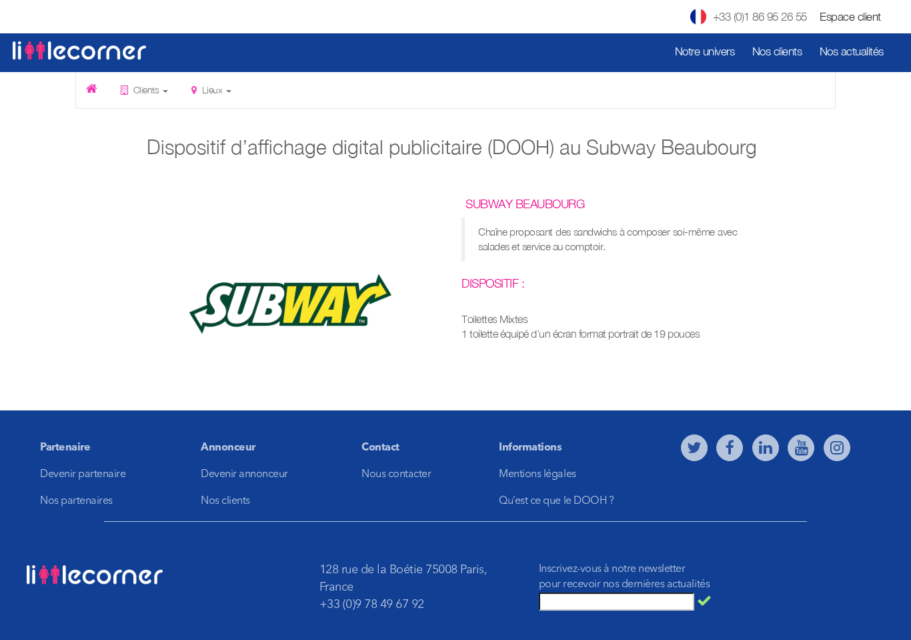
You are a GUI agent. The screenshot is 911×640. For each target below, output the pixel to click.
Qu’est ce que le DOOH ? (556, 501)
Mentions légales (537, 474)
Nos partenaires (76, 501)
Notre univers (705, 51)
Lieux (212, 89)
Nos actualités (852, 51)
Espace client (850, 16)
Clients (146, 89)
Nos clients (777, 51)
